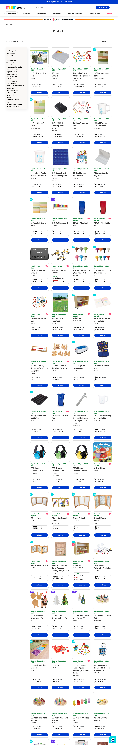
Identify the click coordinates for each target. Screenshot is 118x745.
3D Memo (55, 665)
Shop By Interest (41, 13)
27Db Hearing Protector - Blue (37, 469)
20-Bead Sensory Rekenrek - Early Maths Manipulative (39, 368)
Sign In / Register (102, 7)
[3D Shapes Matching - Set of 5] (81, 701)
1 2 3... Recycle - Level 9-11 (39, 74)
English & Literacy (11, 72)
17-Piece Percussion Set (38, 319)
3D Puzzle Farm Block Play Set (39, 719)
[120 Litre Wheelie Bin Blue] (81, 206)
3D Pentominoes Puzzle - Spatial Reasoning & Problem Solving (81, 669)
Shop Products (12, 13)
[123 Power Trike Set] (60, 254)
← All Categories (11, 51)
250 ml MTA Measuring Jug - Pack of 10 (102, 417)
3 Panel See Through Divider (59, 519)
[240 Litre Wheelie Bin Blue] (60, 399)
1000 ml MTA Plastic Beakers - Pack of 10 (38, 174)
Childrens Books (11, 60)
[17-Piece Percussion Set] (39, 302)
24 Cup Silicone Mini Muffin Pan (38, 417)
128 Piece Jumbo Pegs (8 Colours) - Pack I (102, 271)
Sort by (8, 41)
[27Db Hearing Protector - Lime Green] (60, 452)
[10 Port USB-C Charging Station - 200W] (60, 107)
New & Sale (26, 13)
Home (7, 24)
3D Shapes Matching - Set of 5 (81, 719)
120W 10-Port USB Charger (38, 271)
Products (11, 24)
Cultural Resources (12, 65)
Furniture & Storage (12, 76)
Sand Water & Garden (12, 100)
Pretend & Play (10, 95)
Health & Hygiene (11, 81)
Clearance (109, 13)
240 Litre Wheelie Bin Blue (60, 417)
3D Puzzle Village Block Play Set (60, 719)
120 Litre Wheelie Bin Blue (80, 224)
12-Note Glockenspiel (60, 223)
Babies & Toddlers (11, 58)
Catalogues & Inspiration (75, 13)
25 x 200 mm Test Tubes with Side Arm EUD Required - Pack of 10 (80, 419)
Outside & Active (11, 93)
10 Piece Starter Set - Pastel (39, 124)
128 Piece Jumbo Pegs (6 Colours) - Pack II (81, 271)
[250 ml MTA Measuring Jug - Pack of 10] (102, 399)
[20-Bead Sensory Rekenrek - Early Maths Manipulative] (39, 349)
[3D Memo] (60, 649)
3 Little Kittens (99, 468)
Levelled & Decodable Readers (15, 86)
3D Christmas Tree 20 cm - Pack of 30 (81, 616)
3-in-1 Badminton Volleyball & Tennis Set (102, 566)
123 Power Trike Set (59, 270)
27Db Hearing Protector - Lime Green (58, 470)
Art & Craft (9, 55)
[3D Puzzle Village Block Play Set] (60, 701)
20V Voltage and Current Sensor (79, 367)
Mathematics (10, 88)
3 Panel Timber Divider (81, 518)
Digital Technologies (12, 69)
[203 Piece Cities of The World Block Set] (60, 349)
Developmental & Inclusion (14, 67)
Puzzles (8, 97)
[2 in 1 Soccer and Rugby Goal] (60, 302)
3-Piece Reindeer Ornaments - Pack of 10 (38, 618)
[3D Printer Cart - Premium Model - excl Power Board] (102, 649)
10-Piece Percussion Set (80, 124)
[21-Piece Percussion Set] (102, 349)
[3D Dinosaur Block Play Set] (102, 599)
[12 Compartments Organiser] (102, 156)
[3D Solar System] (102, 701)
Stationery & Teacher (12, 107)
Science (8, 102)
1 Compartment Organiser (58, 74)
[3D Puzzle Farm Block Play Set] (39, 701)
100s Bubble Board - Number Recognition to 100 (59, 175)
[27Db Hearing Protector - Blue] (39, 452)
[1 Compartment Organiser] (60, 57)
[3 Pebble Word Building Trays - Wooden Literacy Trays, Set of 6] (60, 549)
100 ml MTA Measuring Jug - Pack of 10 (102, 124)
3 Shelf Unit (77, 565)
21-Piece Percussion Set (101, 367)
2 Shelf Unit (77, 318)
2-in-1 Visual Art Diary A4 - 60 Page (102, 319)
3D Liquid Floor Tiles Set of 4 (38, 666)
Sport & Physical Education (14, 104)
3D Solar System (100, 718)
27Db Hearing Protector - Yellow (80, 469)
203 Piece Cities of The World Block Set (59, 367)
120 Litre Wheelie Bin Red (102, 224)
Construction (10, 62)
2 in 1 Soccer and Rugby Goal (58, 319)
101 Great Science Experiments (79, 174)
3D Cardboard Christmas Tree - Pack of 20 (60, 618)
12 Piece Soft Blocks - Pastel (39, 224)
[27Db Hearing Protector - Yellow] (81, 452)
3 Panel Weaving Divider (100, 519)
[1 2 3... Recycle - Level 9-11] (39, 57)
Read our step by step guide (65, 2)
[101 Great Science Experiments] (81, 156)
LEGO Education (11, 83)
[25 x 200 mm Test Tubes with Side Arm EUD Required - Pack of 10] (81, 399)
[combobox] (61, 7)
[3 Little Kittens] (102, 452)
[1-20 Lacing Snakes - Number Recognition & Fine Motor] (81, 57)
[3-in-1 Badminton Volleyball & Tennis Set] (102, 549)
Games (8, 79)
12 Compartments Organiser (101, 174)
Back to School (10, 53)
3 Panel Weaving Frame (39, 565)
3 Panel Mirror (36, 518)
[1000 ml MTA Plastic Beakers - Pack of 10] (39, 156)
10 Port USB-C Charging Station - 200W (59, 125)
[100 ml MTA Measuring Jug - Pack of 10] (102, 107)
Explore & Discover (11, 74)
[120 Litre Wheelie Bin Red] (102, 206)
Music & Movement (12, 90)
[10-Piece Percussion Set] (81, 107)
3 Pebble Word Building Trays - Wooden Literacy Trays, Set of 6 (60, 568)
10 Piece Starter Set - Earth (102, 74)
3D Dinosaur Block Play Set (102, 616)
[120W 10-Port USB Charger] (39, 254)
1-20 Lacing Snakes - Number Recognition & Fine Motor (81, 75)
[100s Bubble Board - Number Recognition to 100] (60, 156)
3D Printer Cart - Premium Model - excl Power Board (102, 668)
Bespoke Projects (94, 13)
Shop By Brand (57, 13)
